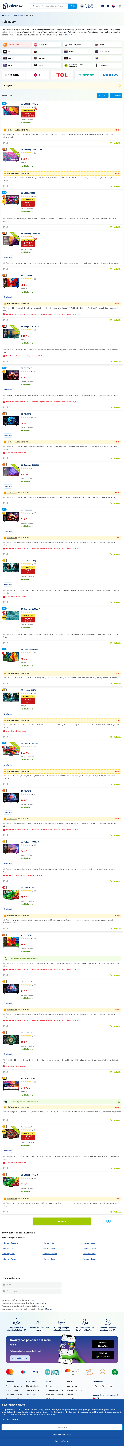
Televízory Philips (9, 1259)
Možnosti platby (12, 1390)
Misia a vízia (51, 1399)
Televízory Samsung (10, 1243)
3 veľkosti (8, 390)
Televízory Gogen (89, 1243)
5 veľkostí (8, 436)
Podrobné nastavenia (62, 1434)
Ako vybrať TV (10, 85)
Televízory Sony (8, 1254)
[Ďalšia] (108, 1221)
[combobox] (49, 6)
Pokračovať (67, 35)
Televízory (30, 15)
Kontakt (49, 1386)
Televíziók (49, 1309)
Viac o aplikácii (18, 1358)
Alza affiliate (71, 1399)
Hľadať (72, 6)
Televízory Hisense (50, 1254)
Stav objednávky (32, 1386)
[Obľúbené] (107, 6)
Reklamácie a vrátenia (14, 1395)
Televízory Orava (89, 1254)
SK (98, 1398)
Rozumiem (62, 1427)
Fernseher (42, 1303)
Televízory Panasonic (51, 1248)
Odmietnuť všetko (62, 1441)
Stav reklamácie (32, 1390)
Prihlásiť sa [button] (89, 7)
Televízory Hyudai (89, 1248)
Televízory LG (7, 1248)
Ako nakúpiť (30, 1395)
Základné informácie (54, 1390)
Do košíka (118, 143)
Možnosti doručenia (14, 1386)
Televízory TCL (48, 1243)
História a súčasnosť (54, 1395)
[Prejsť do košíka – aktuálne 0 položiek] (120, 6)
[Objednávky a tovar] (102, 6)
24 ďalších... (62, 1221)
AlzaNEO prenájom (74, 1390)
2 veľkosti (8, 297)
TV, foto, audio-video (15, 15)
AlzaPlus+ (71, 1395)
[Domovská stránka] (3, 15)
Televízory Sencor (49, 1259)
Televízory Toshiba (90, 1259)
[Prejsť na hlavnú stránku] (13, 6)
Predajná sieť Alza (13, 1399)
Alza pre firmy (72, 1386)
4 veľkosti (8, 257)
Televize (32, 1300)
